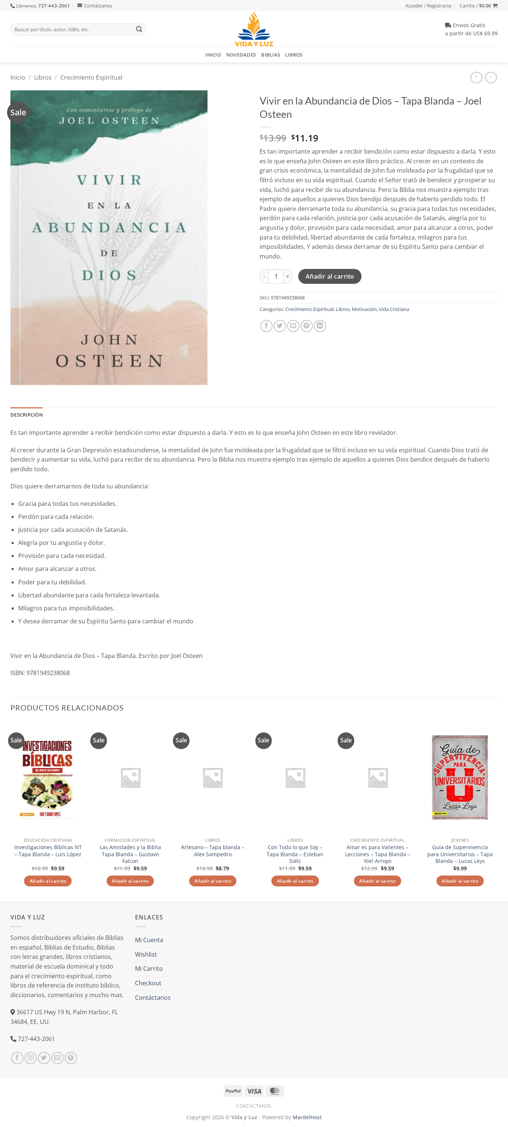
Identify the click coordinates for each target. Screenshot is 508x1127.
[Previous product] (490, 77)
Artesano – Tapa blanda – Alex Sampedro (212, 851)
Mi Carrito (149, 968)
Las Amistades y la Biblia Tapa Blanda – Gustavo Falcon (130, 854)
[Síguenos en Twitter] (44, 1058)
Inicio (213, 54)
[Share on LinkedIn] (320, 326)
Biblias (270, 54)
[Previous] (10, 810)
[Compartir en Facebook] (266, 326)
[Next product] (476, 77)
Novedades (241, 54)
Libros (294, 54)
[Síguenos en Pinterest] (71, 1058)
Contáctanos (98, 5)
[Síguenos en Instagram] (31, 1058)
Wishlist (146, 954)
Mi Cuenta (149, 940)
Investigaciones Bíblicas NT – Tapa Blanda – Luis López (48, 851)
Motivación (364, 309)
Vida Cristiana (394, 309)
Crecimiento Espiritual (91, 77)
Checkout (148, 983)
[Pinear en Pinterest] (306, 326)
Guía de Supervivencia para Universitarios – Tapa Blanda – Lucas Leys (460, 854)
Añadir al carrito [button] (48, 881)
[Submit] (139, 29)
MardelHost (307, 1117)
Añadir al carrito (330, 276)
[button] (479, 5)
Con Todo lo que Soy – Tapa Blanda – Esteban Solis (295, 854)
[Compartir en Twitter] (280, 326)
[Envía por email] (293, 326)
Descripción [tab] (26, 414)
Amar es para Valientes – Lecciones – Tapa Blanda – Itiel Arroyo (377, 854)
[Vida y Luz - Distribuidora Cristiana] (254, 29)
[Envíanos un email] (57, 1058)
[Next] (497, 810)
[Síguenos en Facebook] (17, 1058)
